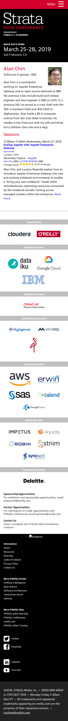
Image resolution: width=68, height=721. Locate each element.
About (7, 547)
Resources (9, 551)
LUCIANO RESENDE (29, 161)
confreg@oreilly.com (17, 712)
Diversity (8, 555)
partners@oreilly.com (48, 513)
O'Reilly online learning (16, 613)
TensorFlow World (13, 594)
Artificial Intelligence (15, 582)
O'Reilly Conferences (14, 617)
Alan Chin (8, 161)
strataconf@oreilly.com (17, 500)
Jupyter (32, 158)
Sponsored (9, 151)
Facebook (16, 646)
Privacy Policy (11, 563)
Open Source (10, 586)
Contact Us (9, 567)
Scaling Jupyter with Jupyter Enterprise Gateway (28, 146)
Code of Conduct (12, 559)
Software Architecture (15, 590)
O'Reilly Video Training (16, 625)
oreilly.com (9, 621)
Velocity (8, 598)
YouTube (16, 669)
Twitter (15, 638)
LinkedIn (15, 661)
